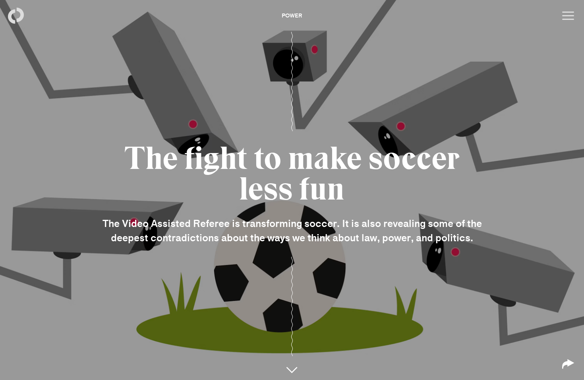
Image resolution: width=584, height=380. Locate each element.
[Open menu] (568, 16)
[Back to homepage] (16, 16)
